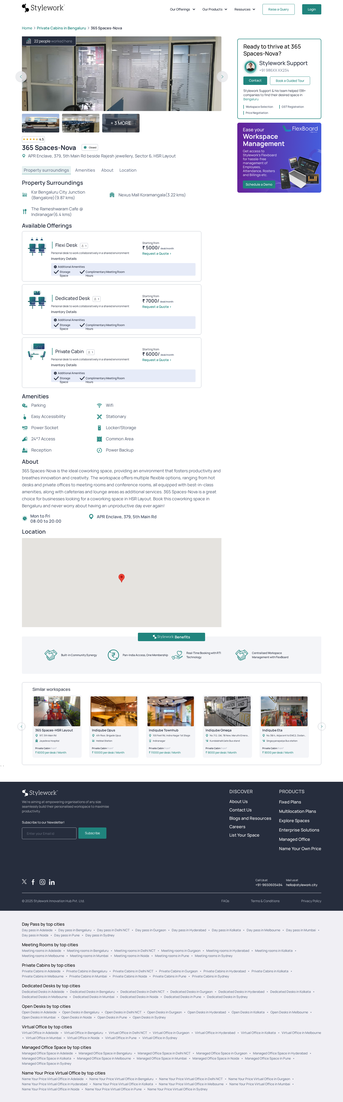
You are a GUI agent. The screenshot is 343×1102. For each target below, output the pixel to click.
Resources (242, 9)
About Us (238, 801)
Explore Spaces (294, 820)
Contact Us (240, 810)
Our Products (212, 9)
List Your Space (244, 835)
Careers (237, 826)
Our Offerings (180, 9)
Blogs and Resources (250, 818)
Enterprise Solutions (299, 830)
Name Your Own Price (300, 848)
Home (27, 28)
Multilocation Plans (297, 811)
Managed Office (294, 839)
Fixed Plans (290, 802)
